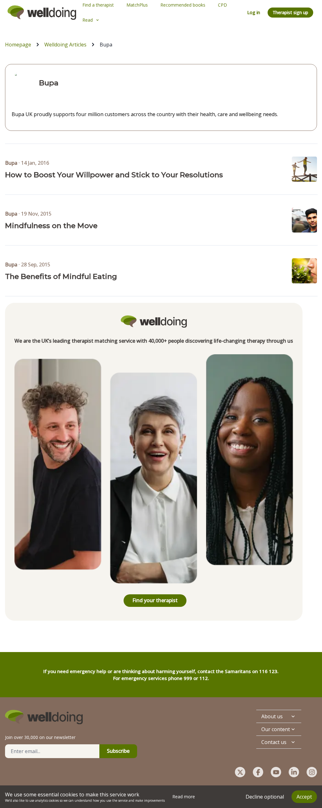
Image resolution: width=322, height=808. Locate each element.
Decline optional (265, 796)
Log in (253, 12)
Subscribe (118, 750)
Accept (304, 796)
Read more (183, 797)
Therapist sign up (290, 12)
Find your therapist (155, 600)
